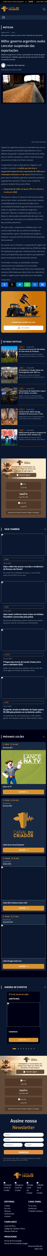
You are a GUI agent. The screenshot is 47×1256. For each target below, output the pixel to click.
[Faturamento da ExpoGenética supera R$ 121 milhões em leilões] (9, 396)
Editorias (9, 1201)
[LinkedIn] (34, 284)
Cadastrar (23, 1152)
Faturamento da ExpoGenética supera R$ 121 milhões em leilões (32, 392)
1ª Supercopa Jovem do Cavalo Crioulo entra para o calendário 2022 (22, 663)
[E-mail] (42, 284)
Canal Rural (34, 1201)
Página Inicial (5, 32)
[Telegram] (19, 284)
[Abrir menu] (3, 17)
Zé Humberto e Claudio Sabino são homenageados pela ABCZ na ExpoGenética (31, 371)
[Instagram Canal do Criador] (19, 1188)
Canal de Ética (10, 1226)
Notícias (7, 1211)
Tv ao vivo (32, 1206)
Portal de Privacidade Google (16, 1243)
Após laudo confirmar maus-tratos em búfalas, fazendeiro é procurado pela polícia (23, 615)
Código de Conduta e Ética (14, 1228)
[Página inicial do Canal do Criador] (10, 9)
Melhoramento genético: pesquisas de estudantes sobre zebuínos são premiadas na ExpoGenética (32, 434)
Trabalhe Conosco (35, 1211)
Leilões (7, 1206)
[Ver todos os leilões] (43, 736)
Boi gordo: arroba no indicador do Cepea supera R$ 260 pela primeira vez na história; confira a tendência (23, 711)
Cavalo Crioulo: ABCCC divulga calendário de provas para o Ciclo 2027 (31, 413)
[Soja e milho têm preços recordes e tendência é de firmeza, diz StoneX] (23, 545)
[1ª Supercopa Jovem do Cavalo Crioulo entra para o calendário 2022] (23, 640)
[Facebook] (4, 284)
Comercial (32, 1208)
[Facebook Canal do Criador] (7, 1188)
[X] (12, 284)
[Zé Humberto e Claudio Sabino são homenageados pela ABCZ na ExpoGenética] (9, 375)
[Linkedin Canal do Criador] (40, 1188)
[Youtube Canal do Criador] (30, 1188)
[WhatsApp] (27, 284)
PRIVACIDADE (10, 1236)
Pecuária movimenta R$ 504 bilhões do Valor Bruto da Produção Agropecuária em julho (32, 350)
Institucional (9, 1214)
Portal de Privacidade (13, 1241)
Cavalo (7, 655)
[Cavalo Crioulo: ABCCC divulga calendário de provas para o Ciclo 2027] (9, 417)
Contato (7, 1216)
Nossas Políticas (10, 1231)
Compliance (10, 1222)
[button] (14, 1048)
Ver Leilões (25, 328)
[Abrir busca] (44, 9)
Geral (13, 32)
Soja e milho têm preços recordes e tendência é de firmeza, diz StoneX (23, 568)
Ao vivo (7, 1208)
